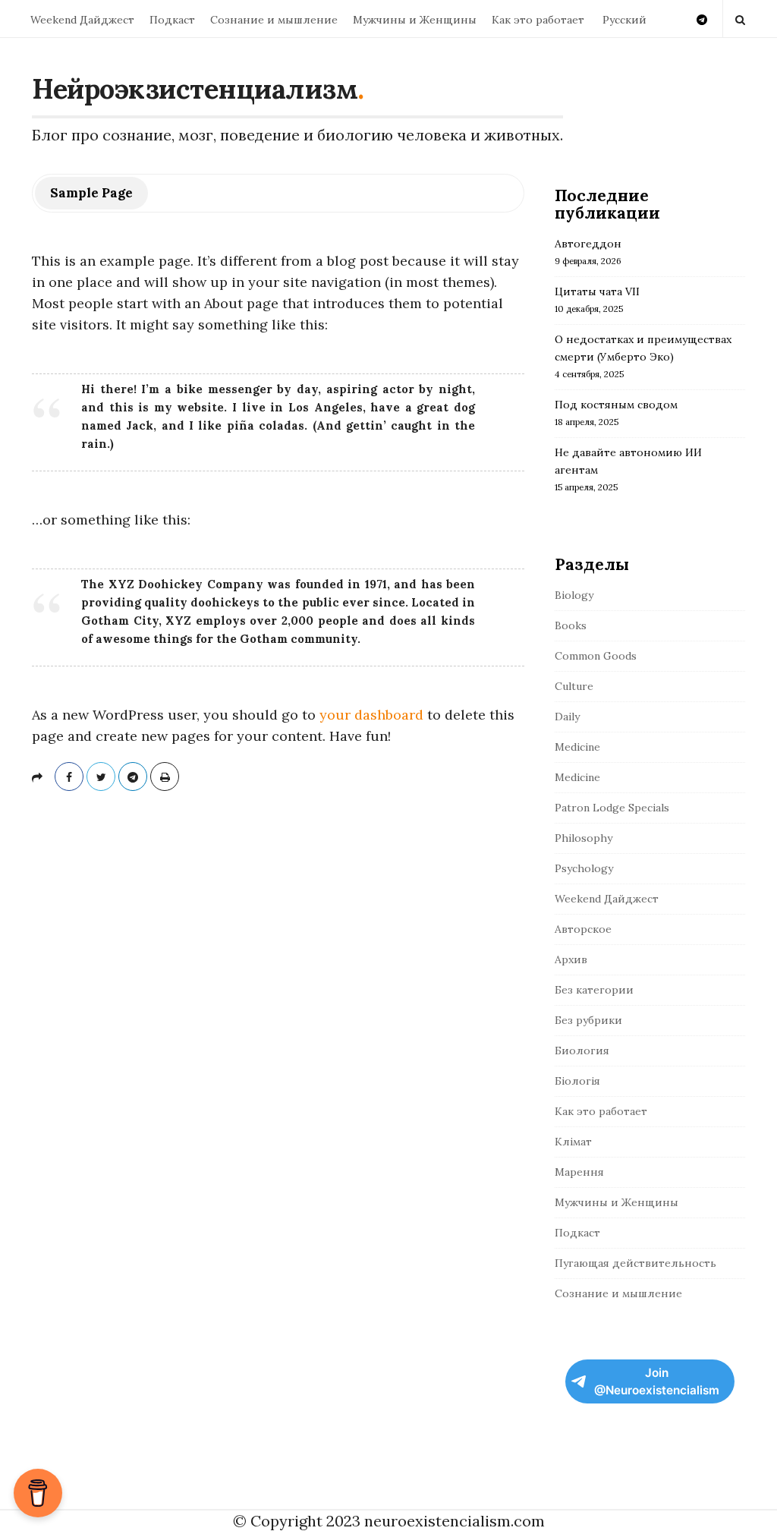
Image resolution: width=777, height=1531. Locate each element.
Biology (574, 595)
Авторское (583, 929)
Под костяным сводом (616, 404)
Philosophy (583, 838)
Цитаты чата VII (597, 291)
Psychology (584, 868)
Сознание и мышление (274, 20)
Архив (571, 959)
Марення (579, 1172)
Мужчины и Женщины (415, 20)
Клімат (573, 1141)
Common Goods (596, 656)
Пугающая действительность (635, 1263)
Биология (582, 1050)
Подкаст (172, 20)
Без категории (594, 990)
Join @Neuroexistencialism (656, 1381)
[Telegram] (702, 18)
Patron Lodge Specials (612, 807)
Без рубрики (588, 1020)
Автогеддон (588, 243)
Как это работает (538, 20)
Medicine (577, 747)
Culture (574, 686)
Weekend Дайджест (82, 20)
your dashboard (371, 714)
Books (571, 625)
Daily (567, 716)
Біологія (577, 1081)
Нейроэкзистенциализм (194, 88)
